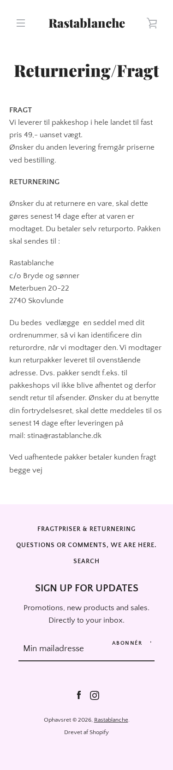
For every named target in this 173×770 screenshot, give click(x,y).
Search (86, 561)
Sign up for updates (86, 588)
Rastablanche (86, 23)
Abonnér (127, 643)
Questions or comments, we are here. (86, 545)
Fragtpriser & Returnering (86, 529)
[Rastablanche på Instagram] (94, 695)
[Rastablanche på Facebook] (79, 695)
